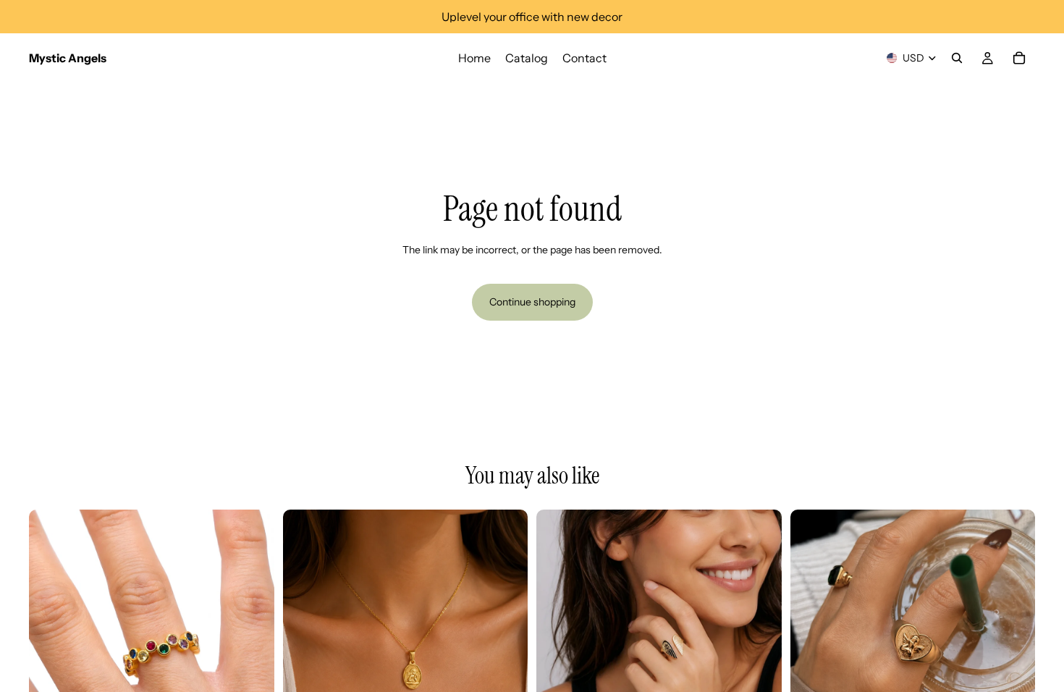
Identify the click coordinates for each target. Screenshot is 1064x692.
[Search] (957, 58)
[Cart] (1019, 58)
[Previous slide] (50, 632)
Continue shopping (532, 301)
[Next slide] (252, 632)
